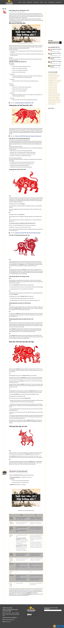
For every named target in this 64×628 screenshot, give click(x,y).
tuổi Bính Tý (54, 95)
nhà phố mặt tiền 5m (51, 82)
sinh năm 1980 (50, 85)
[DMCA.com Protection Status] (32, 615)
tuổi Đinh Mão (54, 102)
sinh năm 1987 (50, 88)
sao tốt (55, 82)
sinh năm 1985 (50, 87)
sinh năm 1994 (50, 92)
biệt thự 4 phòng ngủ (56, 75)
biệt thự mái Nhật (51, 77)
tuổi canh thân (50, 97)
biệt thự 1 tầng (50, 73)
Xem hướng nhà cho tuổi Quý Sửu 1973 (19, 10)
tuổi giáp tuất (57, 97)
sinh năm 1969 (50, 83)
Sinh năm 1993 (55, 90)
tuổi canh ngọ (58, 95)
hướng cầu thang (56, 77)
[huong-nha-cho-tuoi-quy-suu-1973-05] (4, 12)
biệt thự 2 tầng (54, 73)
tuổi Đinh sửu (58, 102)
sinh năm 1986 (55, 87)
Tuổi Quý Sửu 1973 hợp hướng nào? (18, 471)
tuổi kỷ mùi (53, 98)
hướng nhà (19, 11)
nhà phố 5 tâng (59, 80)
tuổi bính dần (50, 95)
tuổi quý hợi (58, 100)
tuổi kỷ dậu (50, 98)
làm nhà (55, 80)
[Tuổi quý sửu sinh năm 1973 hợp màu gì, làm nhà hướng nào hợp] (4, 473)
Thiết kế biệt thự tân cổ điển (56, 93)
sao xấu (58, 82)
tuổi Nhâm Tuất (50, 100)
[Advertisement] (55, 22)
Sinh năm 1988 (55, 88)
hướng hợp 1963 (50, 78)
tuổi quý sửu (50, 102)
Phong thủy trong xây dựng (20, 472)
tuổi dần (54, 97)
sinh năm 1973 (55, 83)
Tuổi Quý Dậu (54, 100)
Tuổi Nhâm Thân (58, 98)
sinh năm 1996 (55, 92)
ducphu (24, 11)
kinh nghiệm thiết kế (51, 80)
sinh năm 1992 (50, 90)
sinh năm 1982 (55, 85)
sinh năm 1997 (50, 93)
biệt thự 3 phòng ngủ (51, 75)
